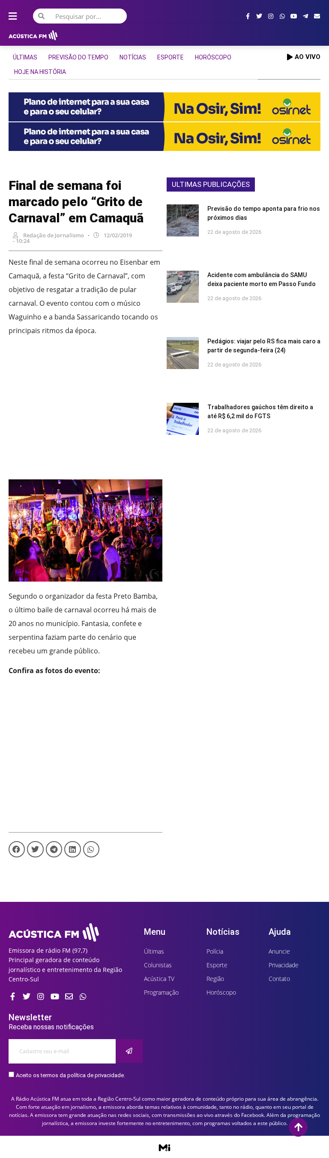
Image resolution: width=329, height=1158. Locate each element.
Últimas (25, 57)
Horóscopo (213, 57)
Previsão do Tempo (78, 57)
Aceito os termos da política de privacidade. (70, 1075)
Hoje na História (40, 71)
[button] (17, 849)
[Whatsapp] (282, 16)
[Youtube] (294, 16)
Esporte (170, 57)
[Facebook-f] (248, 16)
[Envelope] (317, 16)
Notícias (133, 57)
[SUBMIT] (129, 1051)
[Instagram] (271, 16)
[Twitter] (259, 16)
